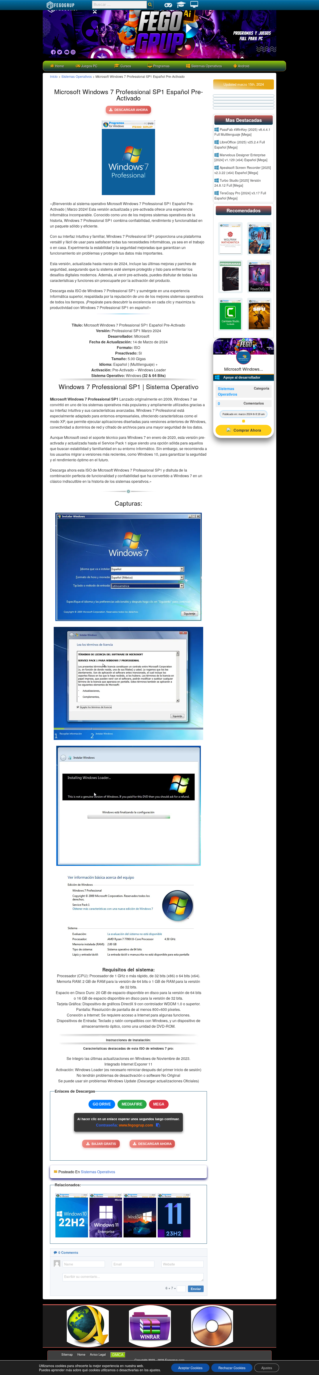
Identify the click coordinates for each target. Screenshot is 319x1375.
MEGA (158, 1104)
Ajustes (266, 1367)
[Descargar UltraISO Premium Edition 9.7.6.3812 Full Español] (212, 1345)
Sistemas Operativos (206, 66)
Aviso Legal (98, 1354)
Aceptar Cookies (190, 1367)
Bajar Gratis (104, 1144)
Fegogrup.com (174, 1360)
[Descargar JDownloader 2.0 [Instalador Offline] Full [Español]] (88, 1345)
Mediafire (132, 1104)
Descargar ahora (131, 110)
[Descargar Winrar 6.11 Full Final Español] (150, 1345)
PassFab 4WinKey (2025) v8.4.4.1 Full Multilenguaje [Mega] (242, 132)
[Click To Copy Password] (158, 1125)
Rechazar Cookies (231, 1367)
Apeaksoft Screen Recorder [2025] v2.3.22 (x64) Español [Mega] (242, 170)
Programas (161, 66)
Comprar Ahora (247, 430)
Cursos (125, 66)
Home (59, 66)
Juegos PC (88, 66)
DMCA (118, 1355)
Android (243, 66)
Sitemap (67, 1354)
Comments (68, 1252)
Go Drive (102, 1104)
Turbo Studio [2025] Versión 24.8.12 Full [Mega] (237, 183)
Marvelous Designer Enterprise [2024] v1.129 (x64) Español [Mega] (240, 157)
